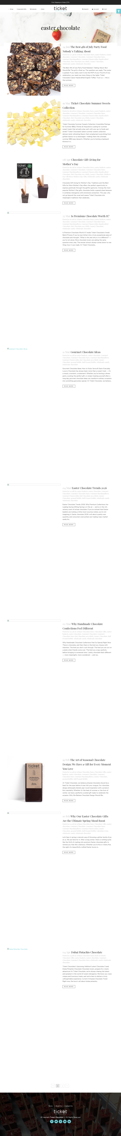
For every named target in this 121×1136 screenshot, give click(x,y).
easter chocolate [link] (94, 355)
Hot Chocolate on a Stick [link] (80, 61)
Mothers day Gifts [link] (80, 177)
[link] (118, 11)
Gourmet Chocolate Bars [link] (95, 57)
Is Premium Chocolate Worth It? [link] (90, 216)
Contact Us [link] (69, 1106)
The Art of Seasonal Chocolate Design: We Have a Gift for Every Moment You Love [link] (87, 764)
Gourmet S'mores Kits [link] (90, 59)
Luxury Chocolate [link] (96, 61)
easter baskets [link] (100, 55)
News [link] (51, 1106)
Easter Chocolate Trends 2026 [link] (89, 488)
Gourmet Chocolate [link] (78, 57)
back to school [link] (100, 956)
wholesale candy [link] (69, 64)
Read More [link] (69, 85)
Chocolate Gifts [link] (100, 632)
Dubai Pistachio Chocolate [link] (86, 952)
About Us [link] (58, 1106)
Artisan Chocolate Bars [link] (85, 55)
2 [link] (62, 1086)
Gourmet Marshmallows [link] (72, 59)
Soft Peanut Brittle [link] (89, 362)
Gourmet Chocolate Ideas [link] (85, 352)
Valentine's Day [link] (102, 831)
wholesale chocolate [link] (83, 64)
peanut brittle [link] (76, 362)
